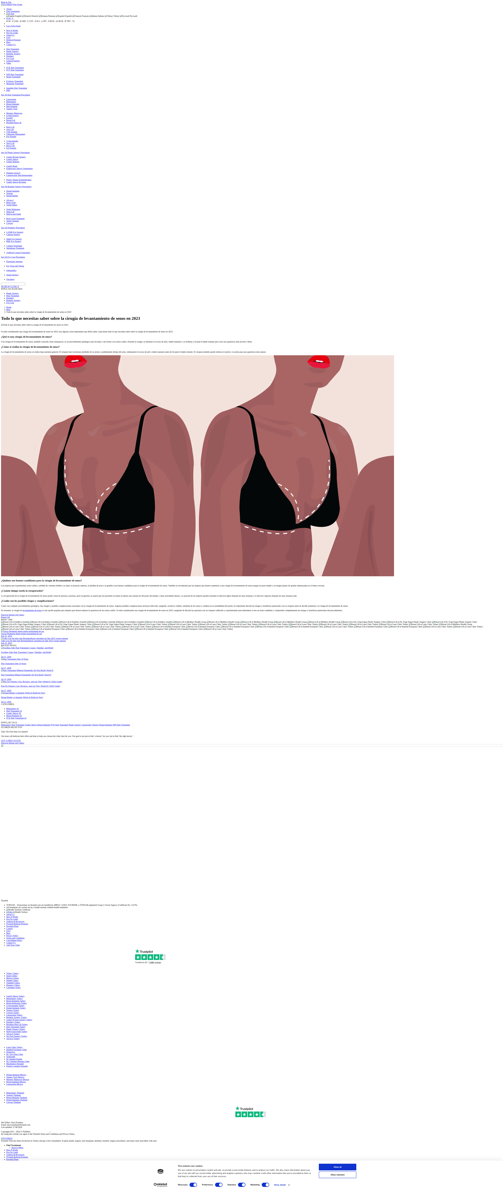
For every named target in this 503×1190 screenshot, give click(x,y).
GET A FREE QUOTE (11, 740)
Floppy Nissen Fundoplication (18, 180)
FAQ (8, 37)
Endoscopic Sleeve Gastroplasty (19, 168)
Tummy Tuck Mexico (15, 1077)
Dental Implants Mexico (16, 1075)
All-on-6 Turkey (13, 1034)
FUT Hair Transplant (15, 70)
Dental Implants (12, 191)
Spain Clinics (11, 976)
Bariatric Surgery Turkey (16, 1017)
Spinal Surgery (12, 275)
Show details (280, 1185)
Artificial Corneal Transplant (18, 253)
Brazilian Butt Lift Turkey (17, 1024)
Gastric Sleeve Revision (16, 182)
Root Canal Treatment (15, 218)
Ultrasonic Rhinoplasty (15, 134)
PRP (8, 90)
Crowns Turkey (12, 1013)
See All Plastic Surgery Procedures (15, 152)
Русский (133, 16)
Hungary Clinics (13, 985)
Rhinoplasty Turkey (14, 998)
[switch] (219, 1185)
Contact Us (11, 44)
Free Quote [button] (17, 4)
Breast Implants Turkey (16, 1001)
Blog (8, 42)
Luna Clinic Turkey (14, 1047)
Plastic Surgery (12, 51)
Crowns (9, 223)
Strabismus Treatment (15, 248)
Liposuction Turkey (14, 1015)
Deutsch (34, 16)
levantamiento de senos (32, 610)
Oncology (10, 279)
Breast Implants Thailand (16, 1097)
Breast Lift (10, 120)
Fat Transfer (11, 136)
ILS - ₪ (40, 21)
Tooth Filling (11, 205)
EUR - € (9, 18)
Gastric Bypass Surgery (16, 157)
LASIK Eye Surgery (14, 232)
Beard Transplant (13, 77)
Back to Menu (17, 1148)
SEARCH (5, 286)
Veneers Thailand (13, 1095)
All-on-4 (9, 200)
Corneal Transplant (14, 246)
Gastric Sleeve (12, 159)
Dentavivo (10, 1052)
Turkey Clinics (12, 973)
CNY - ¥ (32, 21)
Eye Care (10, 58)
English (18, 16)
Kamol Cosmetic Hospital (17, 1066)
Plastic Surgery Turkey (15, 1029)
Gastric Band (11, 166)
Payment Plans (12, 926)
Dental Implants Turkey (16, 1008)
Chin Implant (11, 132)
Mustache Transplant (14, 84)
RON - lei (54, 21)
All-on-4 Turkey (13, 1039)
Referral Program (13, 40)
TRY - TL (71, 21)
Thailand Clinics (13, 983)
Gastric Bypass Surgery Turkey (19, 1020)
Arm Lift (10, 129)
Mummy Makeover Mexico (17, 1079)
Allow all (337, 1167)
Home (8, 307)
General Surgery (13, 61)
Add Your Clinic (13, 945)
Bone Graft (11, 202)
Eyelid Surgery (12, 115)
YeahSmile (10, 1057)
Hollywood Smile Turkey (16, 1031)
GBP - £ (24, 21)
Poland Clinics (12, 980)
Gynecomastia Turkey (15, 1006)
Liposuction (11, 99)
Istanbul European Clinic (16, 1050)
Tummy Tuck (11, 109)
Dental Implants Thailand (16, 1100)
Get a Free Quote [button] (13, 26)
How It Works (12, 30)
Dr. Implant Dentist (14, 1059)
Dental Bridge (12, 196)
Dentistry (10, 56)
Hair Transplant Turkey (16, 1027)
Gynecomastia (12, 141)
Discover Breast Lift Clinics (12, 615)
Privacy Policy (12, 936)
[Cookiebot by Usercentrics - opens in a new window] (160, 1185)
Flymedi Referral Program (17, 924)
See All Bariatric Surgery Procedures (16, 186)
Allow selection (338, 1175)
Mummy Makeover (14, 113)
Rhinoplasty (11, 102)
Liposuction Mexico (14, 1084)
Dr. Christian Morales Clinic (18, 1061)
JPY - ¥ (46, 21)
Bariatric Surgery (13, 54)
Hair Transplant (12, 49)
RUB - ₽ (62, 21)
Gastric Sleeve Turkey (15, 996)
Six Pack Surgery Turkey (16, 1036)
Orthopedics (11, 270)
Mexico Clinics (12, 978)
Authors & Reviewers (15, 921)
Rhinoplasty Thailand (15, 1093)
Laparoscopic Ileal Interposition (19, 175)
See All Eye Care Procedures (13, 257)
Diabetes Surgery (13, 173)
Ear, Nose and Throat (15, 266)
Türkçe (116, 16)
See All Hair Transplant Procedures (15, 95)
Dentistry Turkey (13, 1022)
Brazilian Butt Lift (13, 123)
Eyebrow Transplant (14, 81)
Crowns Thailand (13, 1102)
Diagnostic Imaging (14, 261)
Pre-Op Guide (12, 33)
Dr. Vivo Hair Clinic (14, 1054)
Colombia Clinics (13, 987)
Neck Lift (10, 143)
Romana (51, 16)
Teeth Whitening (13, 209)
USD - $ (17, 21)
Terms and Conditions (15, 938)
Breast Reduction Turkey (16, 1003)
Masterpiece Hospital (15, 1064)
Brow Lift (10, 146)
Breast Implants (12, 104)
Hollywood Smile (13, 214)
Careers (9, 928)
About (9, 9)
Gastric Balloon (12, 162)
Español (68, 16)
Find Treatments (13, 11)
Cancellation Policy (14, 940)
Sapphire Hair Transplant (16, 88)
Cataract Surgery (13, 234)
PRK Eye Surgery (13, 241)
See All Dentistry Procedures (13, 228)
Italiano (101, 16)
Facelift (9, 118)
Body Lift (10, 127)
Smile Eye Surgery (14, 239)
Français (85, 16)
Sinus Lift (10, 212)
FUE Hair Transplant (15, 68)
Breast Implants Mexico (16, 1082)
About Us (10, 35)
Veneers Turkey (12, 1010)
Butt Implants (11, 106)
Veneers (9, 193)
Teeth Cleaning (12, 221)
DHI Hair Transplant (14, 74)
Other (8, 63)
